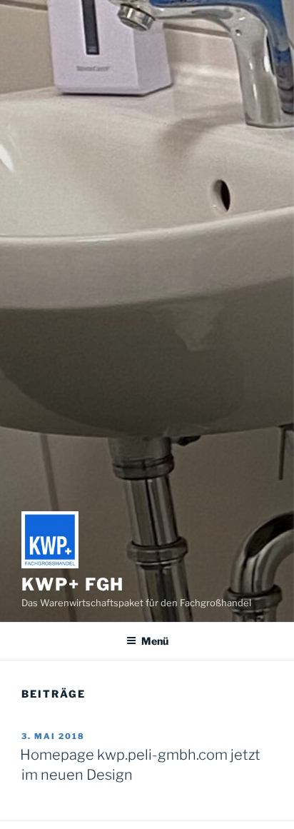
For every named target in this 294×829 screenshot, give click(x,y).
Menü (154, 641)
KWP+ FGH (72, 584)
